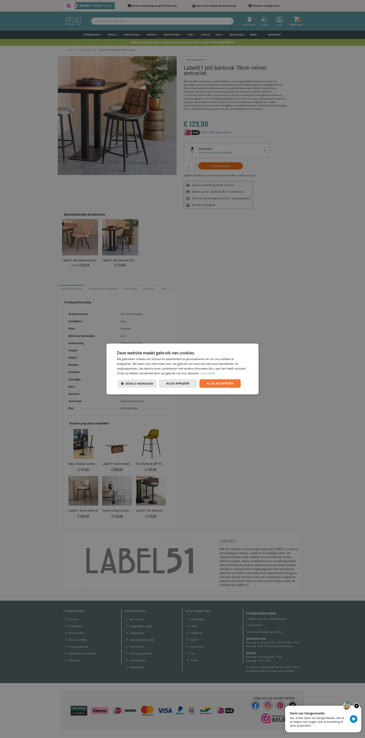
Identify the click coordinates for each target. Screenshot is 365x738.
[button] (137, 384)
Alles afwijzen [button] (177, 383)
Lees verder (208, 373)
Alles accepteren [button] (220, 383)
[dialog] (182, 369)
